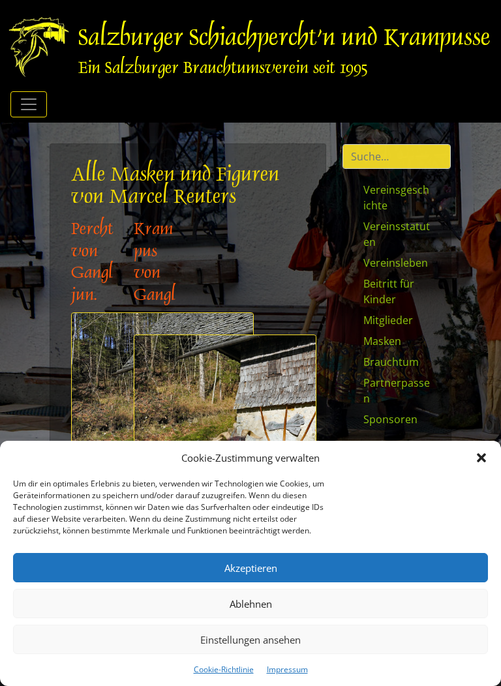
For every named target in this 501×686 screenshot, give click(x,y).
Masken (382, 341)
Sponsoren (390, 419)
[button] (481, 457)
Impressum (287, 669)
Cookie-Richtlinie (224, 669)
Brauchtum (391, 362)
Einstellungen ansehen (250, 639)
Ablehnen (251, 603)
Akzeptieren (250, 567)
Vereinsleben (395, 263)
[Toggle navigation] (28, 104)
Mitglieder (388, 320)
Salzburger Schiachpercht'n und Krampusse (284, 39)
